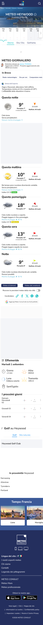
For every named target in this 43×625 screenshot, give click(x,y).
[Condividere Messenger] (32, 296)
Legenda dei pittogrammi (13, 571)
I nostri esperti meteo (11, 560)
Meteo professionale (10, 587)
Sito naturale (24, 435)
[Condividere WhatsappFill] (36, 296)
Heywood (20, 8)
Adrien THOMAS (25, 64)
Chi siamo (5, 564)
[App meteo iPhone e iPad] (13, 597)
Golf (15, 435)
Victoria (14, 8)
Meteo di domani (9, 285)
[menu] (3, 3)
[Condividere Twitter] (27, 296)
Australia (8, 8)
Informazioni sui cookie (14, 610)
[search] (39, 3)
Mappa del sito (29, 606)
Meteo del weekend (32, 285)
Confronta (31, 42)
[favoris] (35, 14)
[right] (41, 33)
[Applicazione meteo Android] (29, 597)
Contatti (5, 567)
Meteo (2, 8)
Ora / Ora (20, 42)
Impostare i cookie (13, 613)
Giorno (10, 42)
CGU (20, 606)
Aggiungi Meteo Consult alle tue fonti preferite (23, 302)
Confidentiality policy (31, 610)
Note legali (12, 606)
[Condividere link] (17, 296)
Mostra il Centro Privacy (30, 613)
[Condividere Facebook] (22, 296)
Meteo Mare (6, 583)
